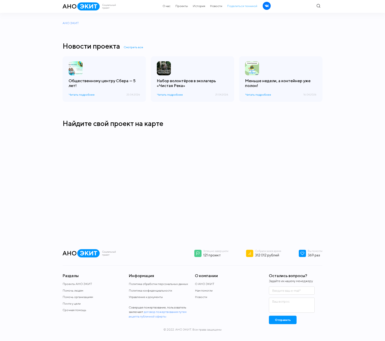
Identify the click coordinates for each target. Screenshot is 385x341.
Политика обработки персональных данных (158, 284)
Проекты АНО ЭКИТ (77, 284)
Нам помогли (204, 290)
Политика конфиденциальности (150, 290)
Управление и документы (146, 297)
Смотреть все (133, 47)
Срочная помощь (74, 310)
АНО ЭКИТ (71, 23)
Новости (201, 297)
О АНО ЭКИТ (204, 284)
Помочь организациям (78, 297)
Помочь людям (73, 290)
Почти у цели (72, 303)
